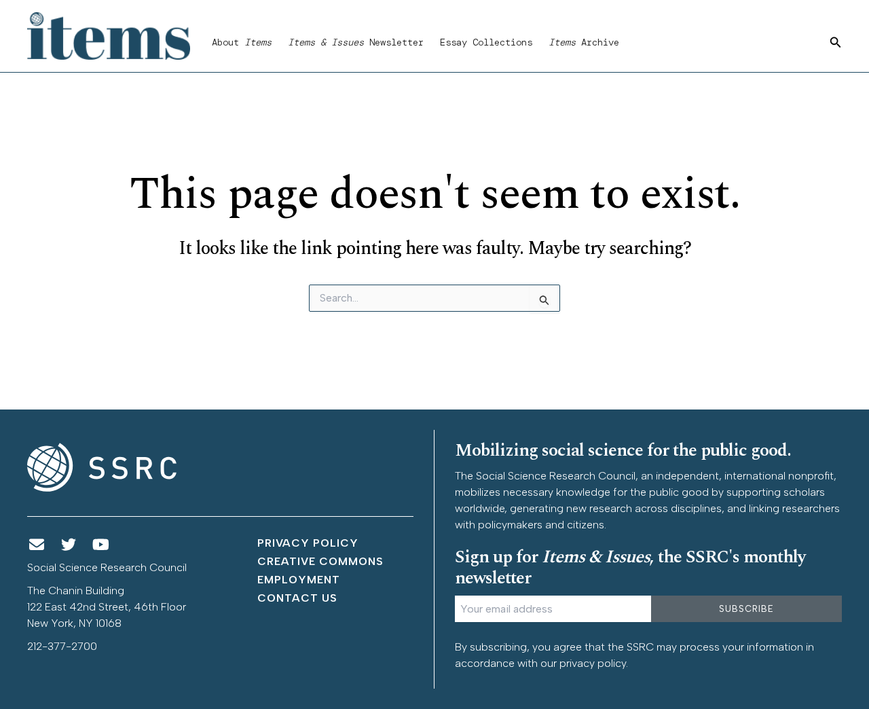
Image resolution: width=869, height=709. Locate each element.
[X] (69, 545)
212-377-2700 (62, 646)
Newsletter (356, 42)
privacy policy (592, 663)
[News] (36, 545)
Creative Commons (320, 561)
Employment (298, 579)
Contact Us (297, 598)
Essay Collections (486, 42)
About (242, 42)
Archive (584, 42)
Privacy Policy (307, 543)
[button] (836, 43)
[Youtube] (101, 545)
